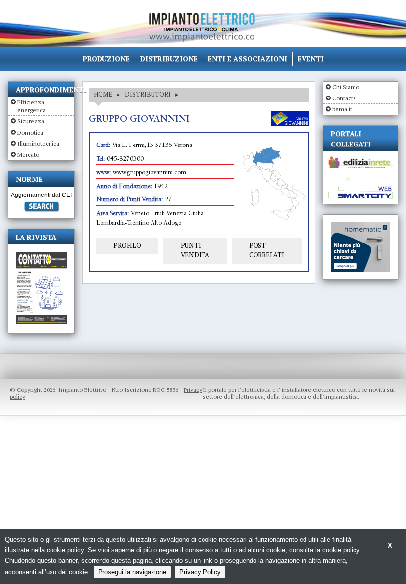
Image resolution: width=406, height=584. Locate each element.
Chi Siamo (345, 87)
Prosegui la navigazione (132, 572)
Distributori (148, 94)
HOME (103, 94)
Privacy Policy (200, 572)
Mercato (28, 154)
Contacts (344, 98)
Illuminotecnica (38, 143)
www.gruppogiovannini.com (149, 173)
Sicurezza (30, 121)
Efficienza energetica (31, 106)
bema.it (342, 109)
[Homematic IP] (360, 226)
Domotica (30, 132)
